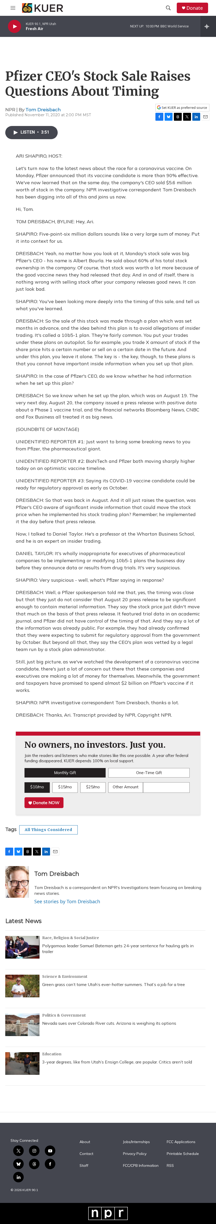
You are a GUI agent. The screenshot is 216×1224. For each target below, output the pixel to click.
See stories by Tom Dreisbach (67, 901)
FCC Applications (181, 1142)
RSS (170, 1166)
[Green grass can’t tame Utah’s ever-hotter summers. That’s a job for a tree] (22, 986)
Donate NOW (46, 802)
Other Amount (126, 786)
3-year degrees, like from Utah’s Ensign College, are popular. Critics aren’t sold (117, 1062)
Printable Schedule (183, 1154)
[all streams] (208, 26)
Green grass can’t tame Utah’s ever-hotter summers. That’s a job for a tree (113, 984)
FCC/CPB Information (141, 1166)
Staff (84, 1166)
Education (51, 1054)
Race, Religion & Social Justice (70, 937)
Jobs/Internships (136, 1142)
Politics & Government (64, 1015)
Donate (194, 8)
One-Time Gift (149, 772)
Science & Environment (64, 976)
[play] (14, 26)
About (85, 1142)
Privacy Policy (134, 1154)
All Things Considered (48, 829)
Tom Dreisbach (43, 109)
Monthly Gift (65, 772)
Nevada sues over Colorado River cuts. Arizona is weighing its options (109, 1023)
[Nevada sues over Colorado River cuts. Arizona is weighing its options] (22, 1024)
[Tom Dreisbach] (17, 882)
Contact (86, 1154)
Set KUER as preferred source (184, 107)
